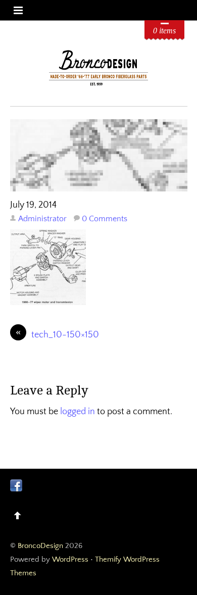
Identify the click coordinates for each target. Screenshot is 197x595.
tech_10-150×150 (57, 334)
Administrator (42, 218)
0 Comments (104, 218)
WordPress (70, 559)
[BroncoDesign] (98, 84)
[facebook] (16, 485)
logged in (77, 412)
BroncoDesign (40, 545)
